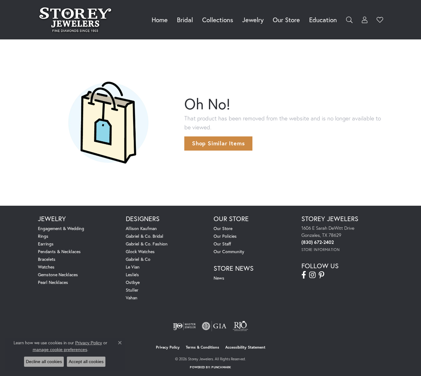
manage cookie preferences (60, 349)
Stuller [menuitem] (132, 290)
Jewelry (253, 19)
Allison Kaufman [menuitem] (141, 228)
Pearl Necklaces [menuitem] (53, 282)
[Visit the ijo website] (184, 326)
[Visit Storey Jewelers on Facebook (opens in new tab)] (303, 275)
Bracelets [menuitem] (46, 259)
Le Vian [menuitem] (133, 267)
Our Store (286, 19)
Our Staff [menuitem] (222, 244)
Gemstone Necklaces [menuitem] (58, 274)
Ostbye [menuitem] (133, 282)
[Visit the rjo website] (240, 326)
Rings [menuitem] (43, 236)
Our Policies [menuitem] (225, 236)
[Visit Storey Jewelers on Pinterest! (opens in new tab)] (321, 275)
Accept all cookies (86, 361)
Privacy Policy (168, 347)
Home (160, 19)
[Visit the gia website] (214, 326)
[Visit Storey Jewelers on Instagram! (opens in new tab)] (312, 275)
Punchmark (221, 367)
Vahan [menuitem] (131, 298)
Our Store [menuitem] (223, 228)
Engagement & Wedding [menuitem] (61, 228)
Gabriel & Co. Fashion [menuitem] (147, 244)
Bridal (185, 19)
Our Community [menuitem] (229, 251)
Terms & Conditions (202, 347)
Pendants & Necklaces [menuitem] (59, 251)
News (219, 278)
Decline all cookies (44, 361)
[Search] (349, 19)
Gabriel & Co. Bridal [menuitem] (144, 236)
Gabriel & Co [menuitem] (138, 259)
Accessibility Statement (245, 347)
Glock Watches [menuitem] (140, 251)
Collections (217, 19)
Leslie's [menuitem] (132, 274)
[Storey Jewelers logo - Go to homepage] (77, 19)
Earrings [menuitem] (46, 244)
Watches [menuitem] (46, 267)
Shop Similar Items (218, 143)
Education (323, 19)
